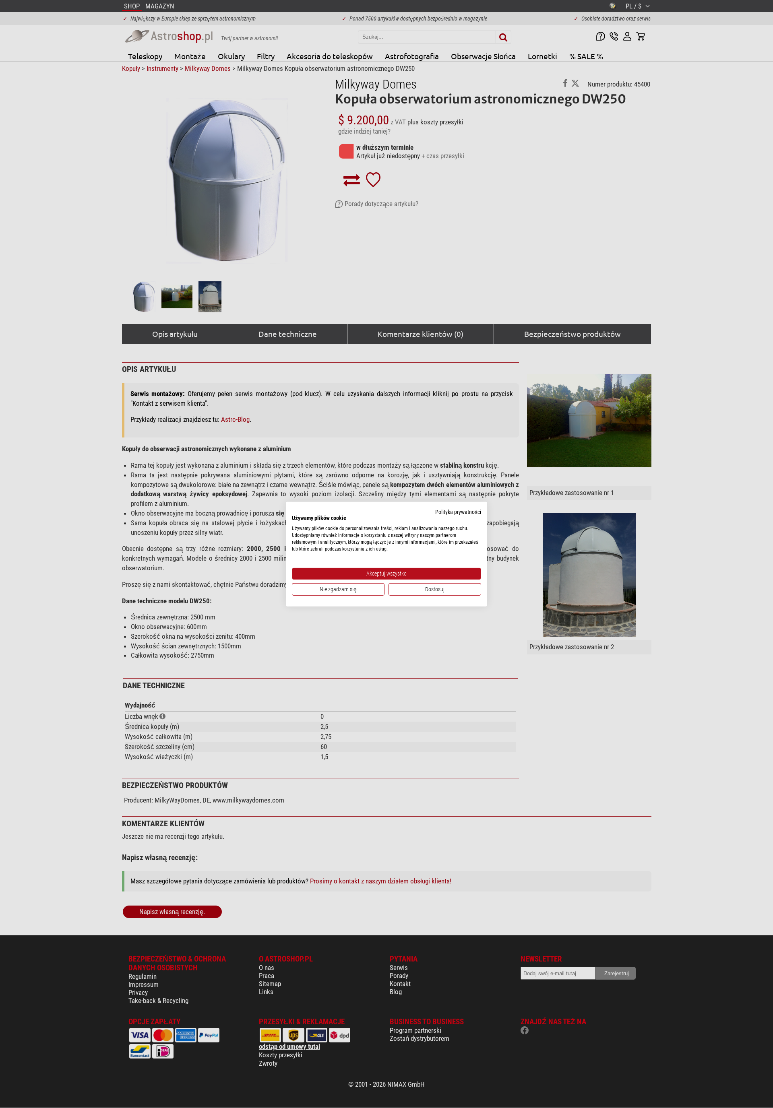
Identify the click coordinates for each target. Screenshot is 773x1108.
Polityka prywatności (458, 511)
